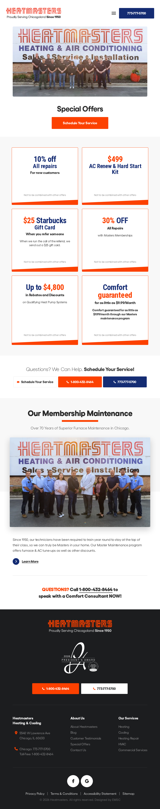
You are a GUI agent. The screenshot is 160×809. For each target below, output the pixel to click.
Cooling (123, 732)
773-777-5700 (136, 13)
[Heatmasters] (33, 13)
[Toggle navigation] (113, 13)
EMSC (116, 799)
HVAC (122, 744)
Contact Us (78, 750)
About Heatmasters (83, 726)
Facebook (73, 781)
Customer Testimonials (85, 738)
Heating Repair (128, 738)
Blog (73, 732)
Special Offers (80, 744)
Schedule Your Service (80, 123)
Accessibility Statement (100, 793)
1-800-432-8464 (81, 382)
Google (87, 781)
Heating (123, 726)
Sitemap (128, 793)
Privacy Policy (35, 793)
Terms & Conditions (64, 793)
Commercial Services (132, 750)
